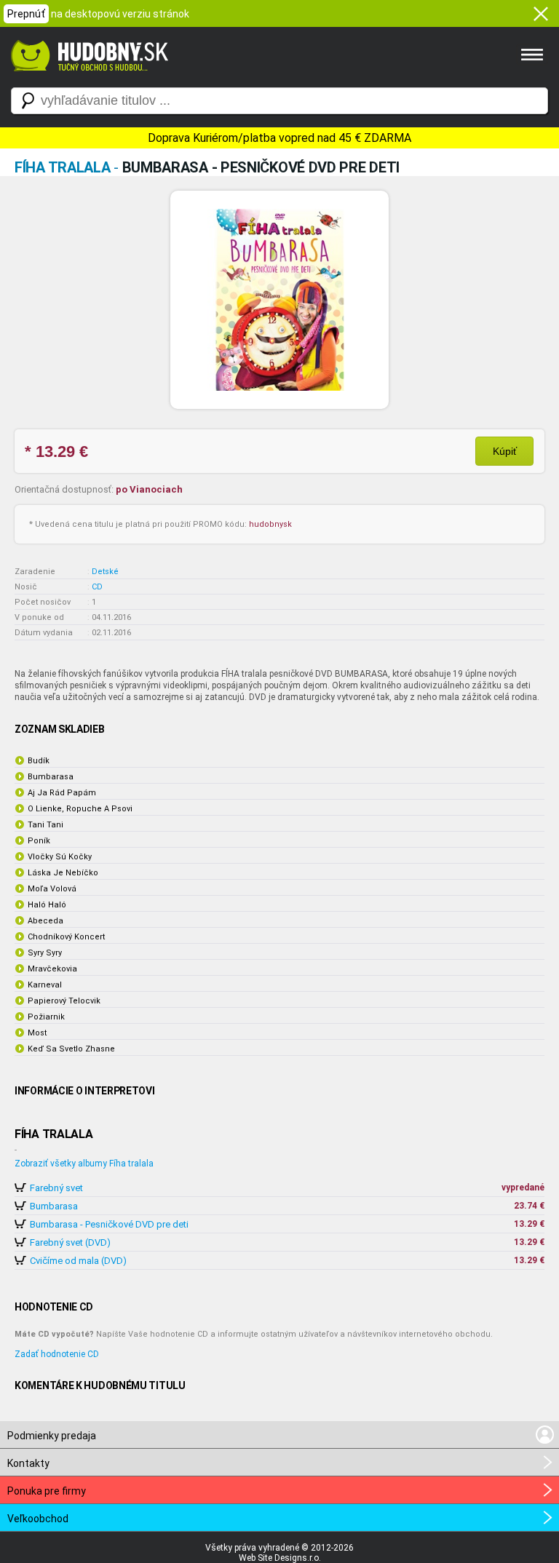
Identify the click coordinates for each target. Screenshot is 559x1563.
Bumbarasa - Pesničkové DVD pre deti (109, 1224)
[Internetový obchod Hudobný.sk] (87, 78)
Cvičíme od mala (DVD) (78, 1260)
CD (97, 587)
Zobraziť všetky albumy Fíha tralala (84, 1163)
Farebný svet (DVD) (70, 1242)
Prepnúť (26, 14)
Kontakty (28, 1463)
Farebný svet (56, 1187)
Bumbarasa (54, 1206)
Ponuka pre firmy (46, 1491)
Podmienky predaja (51, 1435)
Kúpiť (505, 451)
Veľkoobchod (37, 1518)
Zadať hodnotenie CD (57, 1354)
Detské (105, 571)
